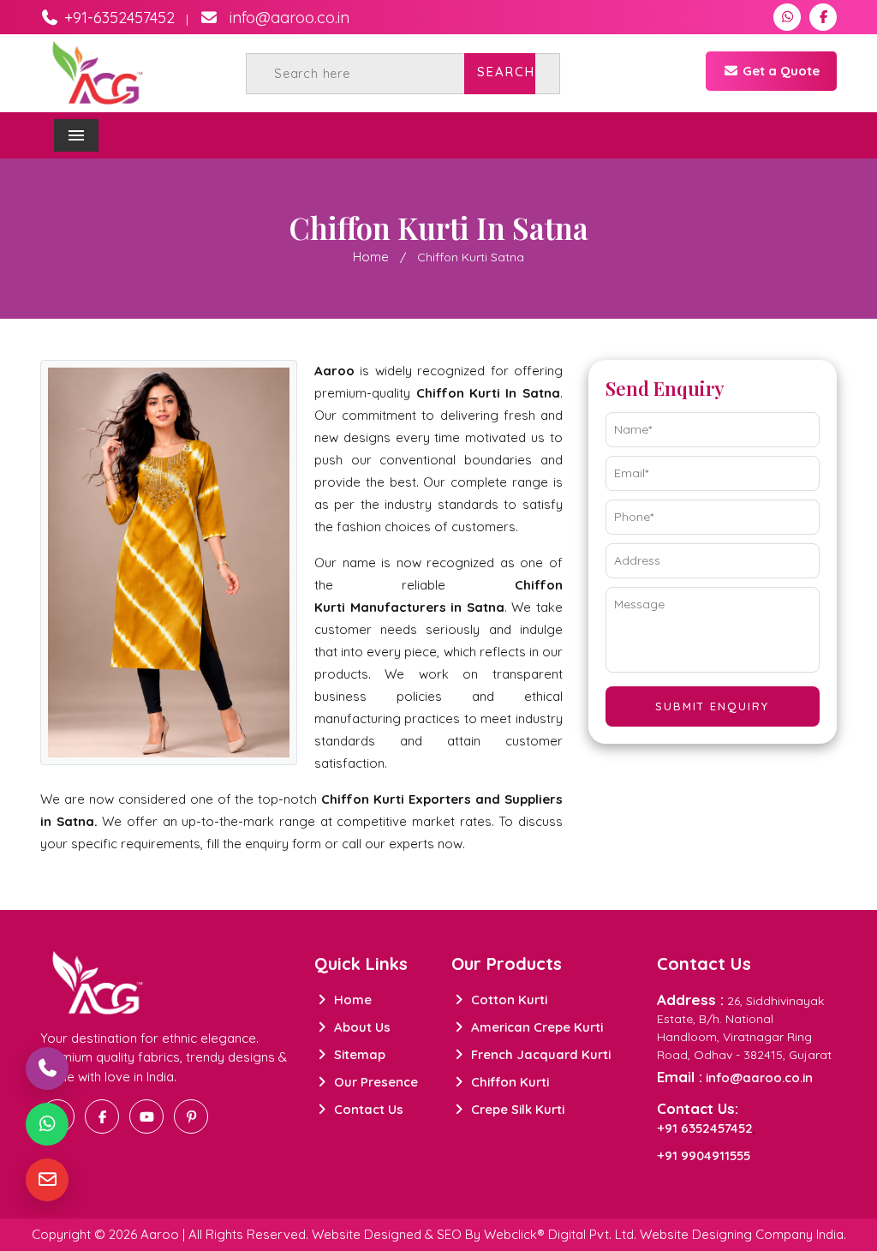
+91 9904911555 (703, 1155)
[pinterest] (191, 1116)
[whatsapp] (787, 17)
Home (371, 256)
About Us (361, 1027)
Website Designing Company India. (743, 1234)
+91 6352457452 (705, 1128)
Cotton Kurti (507, 999)
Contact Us (367, 1109)
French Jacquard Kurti (539, 1054)
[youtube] (146, 1116)
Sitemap (358, 1054)
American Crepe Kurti (535, 1027)
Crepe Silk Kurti (516, 1109)
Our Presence (374, 1082)
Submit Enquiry (712, 706)
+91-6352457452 (117, 17)
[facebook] (823, 17)
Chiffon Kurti (508, 1082)
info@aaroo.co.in (287, 17)
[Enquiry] (47, 1179)
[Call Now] (47, 1068)
